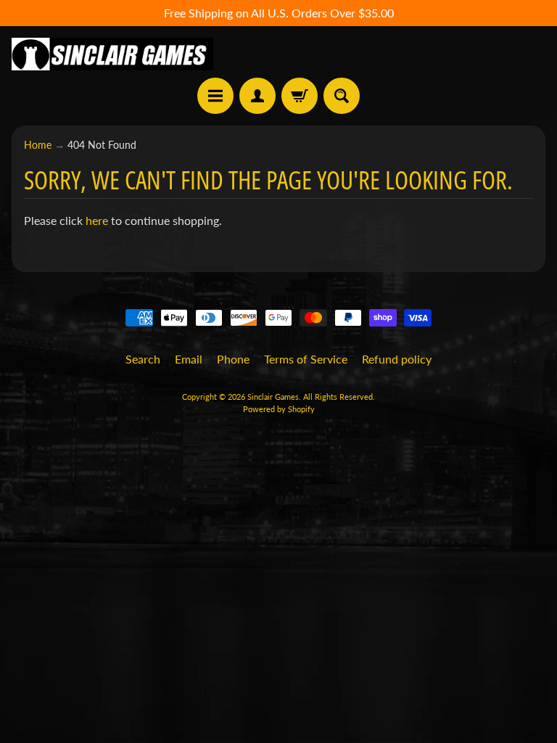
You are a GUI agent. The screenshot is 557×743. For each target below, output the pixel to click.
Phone (233, 359)
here (97, 220)
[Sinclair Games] (112, 54)
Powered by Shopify (279, 409)
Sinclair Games (273, 396)
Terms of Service (305, 359)
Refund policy (397, 359)
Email (188, 359)
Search (142, 359)
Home (37, 145)
